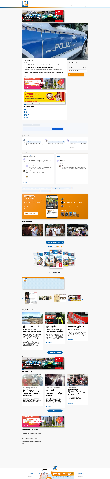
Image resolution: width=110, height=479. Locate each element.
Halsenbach (27, 112)
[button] (23, 299)
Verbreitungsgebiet (31, 476)
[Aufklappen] (72, 473)
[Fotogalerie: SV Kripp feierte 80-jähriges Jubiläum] (77, 230)
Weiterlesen (25, 348)
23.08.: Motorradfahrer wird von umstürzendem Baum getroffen (76, 328)
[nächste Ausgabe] (75, 259)
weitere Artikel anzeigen (55, 352)
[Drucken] (85, 67)
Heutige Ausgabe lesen (30, 213)
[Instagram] (71, 67)
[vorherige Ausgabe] (34, 259)
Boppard (27, 109)
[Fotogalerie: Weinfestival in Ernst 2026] (55, 230)
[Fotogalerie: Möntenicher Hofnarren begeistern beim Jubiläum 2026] (32, 230)
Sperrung (27, 114)
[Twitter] (74, 67)
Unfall (26, 115)
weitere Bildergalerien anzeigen (55, 242)
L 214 (26, 111)
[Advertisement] (55, 453)
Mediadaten (30, 474)
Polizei (26, 117)
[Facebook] (69, 67)
